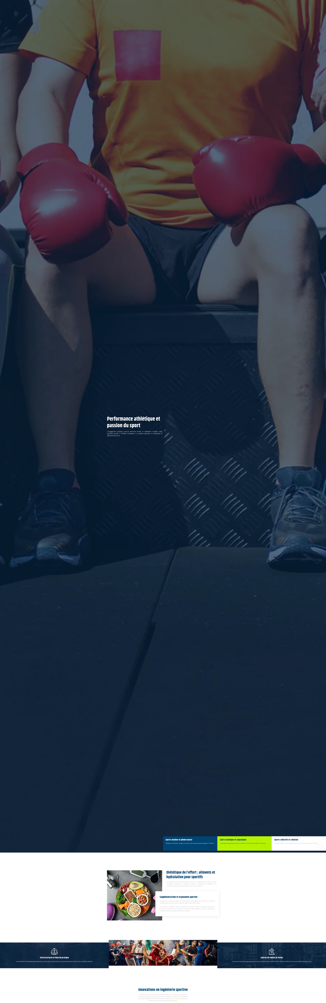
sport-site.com (176, 999)
